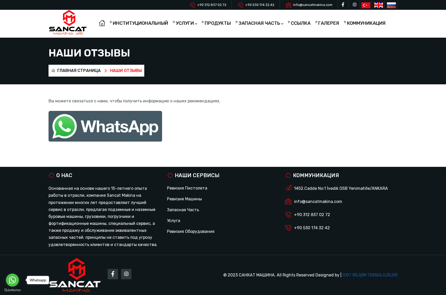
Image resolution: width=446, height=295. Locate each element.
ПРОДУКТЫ (218, 23)
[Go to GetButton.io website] (12, 289)
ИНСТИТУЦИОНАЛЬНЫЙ (140, 23)
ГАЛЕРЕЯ (328, 23)
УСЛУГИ (185, 23)
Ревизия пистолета (187, 188)
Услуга (173, 220)
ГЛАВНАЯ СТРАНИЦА (78, 70)
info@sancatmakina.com (312, 5)
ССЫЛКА (300, 23)
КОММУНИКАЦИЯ (366, 23)
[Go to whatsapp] (12, 280)
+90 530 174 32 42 (259, 5)
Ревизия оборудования (190, 231)
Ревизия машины (184, 198)
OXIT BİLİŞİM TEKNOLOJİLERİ (370, 275)
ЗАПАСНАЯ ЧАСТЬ (259, 23)
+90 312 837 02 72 (211, 5)
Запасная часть (183, 209)
